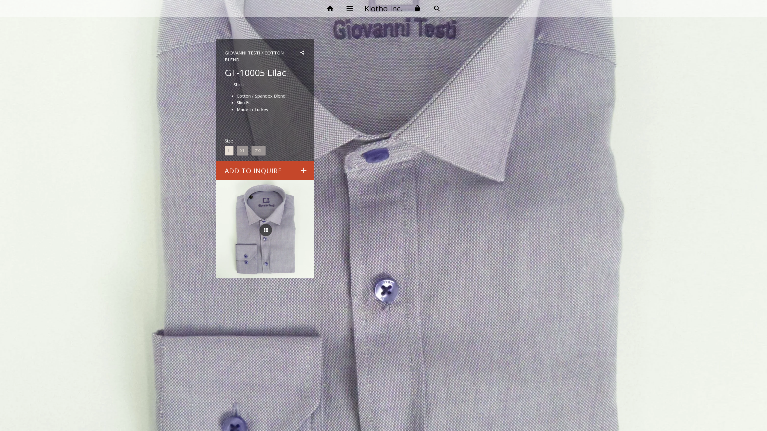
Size (229, 141)
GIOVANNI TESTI (242, 53)
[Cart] (417, 8)
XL (242, 151)
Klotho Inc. (383, 8)
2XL (258, 151)
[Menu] (349, 8)
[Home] (330, 8)
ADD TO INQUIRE (253, 170)
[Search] (437, 8)
